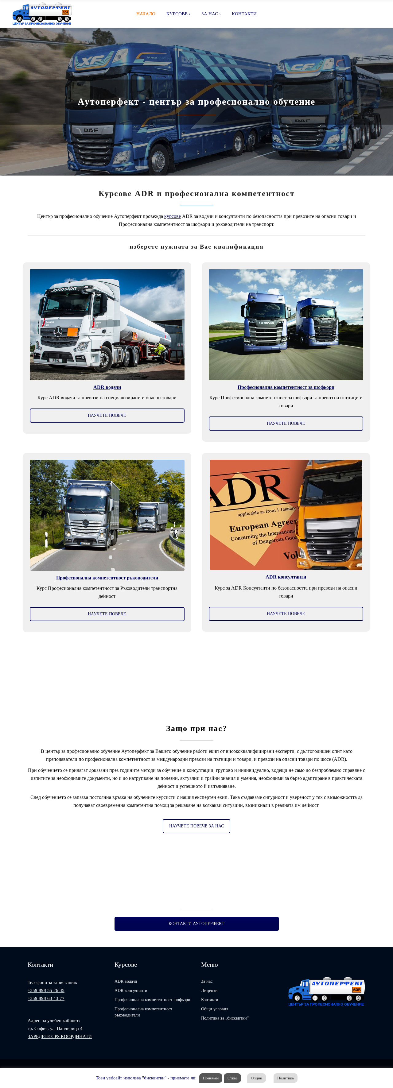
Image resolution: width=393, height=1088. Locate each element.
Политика (285, 1078)
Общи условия (214, 1009)
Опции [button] (256, 1078)
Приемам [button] (211, 1078)
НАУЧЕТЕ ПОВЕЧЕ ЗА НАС (196, 826)
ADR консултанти (131, 990)
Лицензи (209, 990)
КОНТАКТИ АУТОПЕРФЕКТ (196, 923)
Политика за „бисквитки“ (225, 1018)
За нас (206, 981)
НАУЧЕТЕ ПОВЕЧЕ (107, 415)
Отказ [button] (232, 1078)
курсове (172, 216)
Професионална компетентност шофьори (152, 999)
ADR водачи (126, 981)
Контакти (209, 999)
